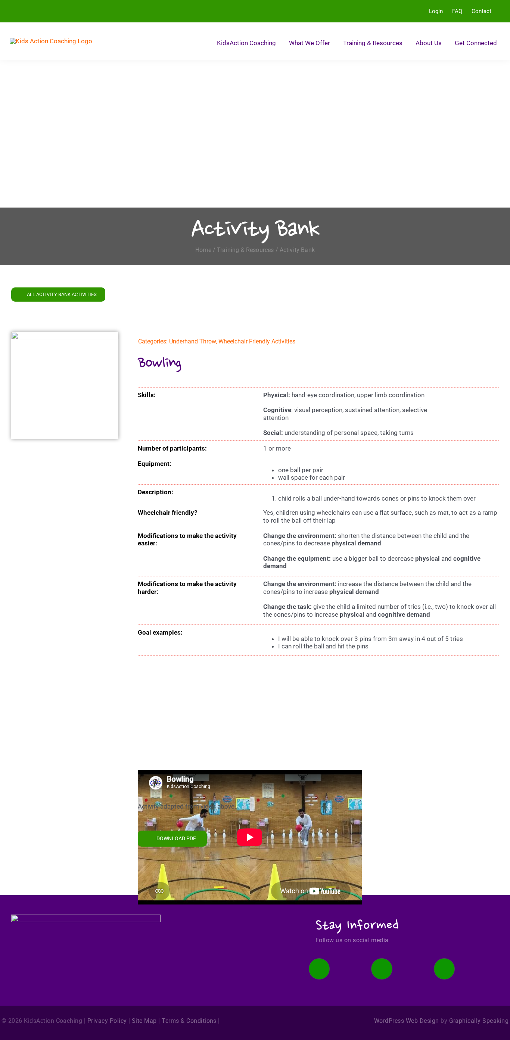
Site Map (144, 1020)
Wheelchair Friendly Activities (256, 341)
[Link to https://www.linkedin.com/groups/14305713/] (444, 968)
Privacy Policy (107, 1020)
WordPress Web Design (406, 1020)
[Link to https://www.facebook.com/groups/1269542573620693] (319, 968)
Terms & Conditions (189, 1020)
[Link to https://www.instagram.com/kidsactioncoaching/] (381, 968)
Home (203, 249)
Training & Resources (245, 249)
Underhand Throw (192, 341)
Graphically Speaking (479, 1020)
